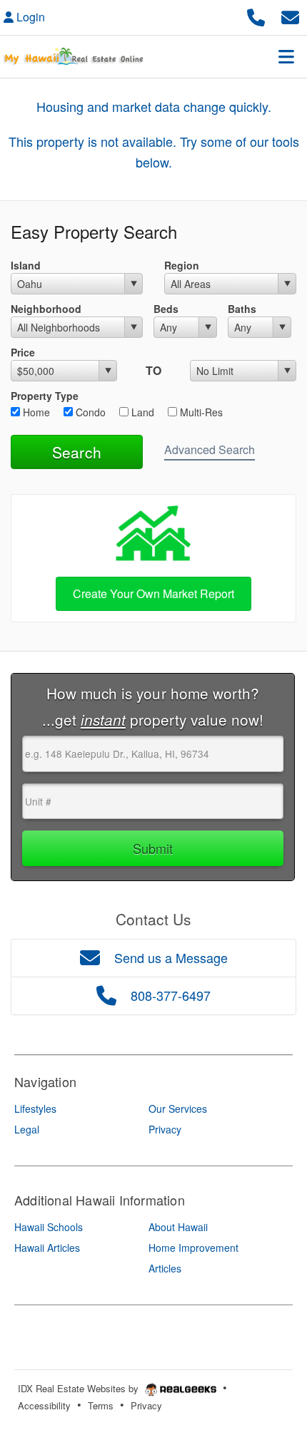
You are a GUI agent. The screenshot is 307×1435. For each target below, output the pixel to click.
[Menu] (286, 56)
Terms (101, 1405)
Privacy (146, 1405)
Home (35, 412)
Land (141, 412)
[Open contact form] (290, 15)
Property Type (45, 396)
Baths (242, 309)
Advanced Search (209, 449)
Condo (89, 412)
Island (26, 265)
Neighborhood (46, 309)
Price (23, 352)
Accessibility (44, 1405)
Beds (166, 309)
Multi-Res (200, 412)
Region (181, 265)
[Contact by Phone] (256, 15)
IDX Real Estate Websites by (79, 1388)
